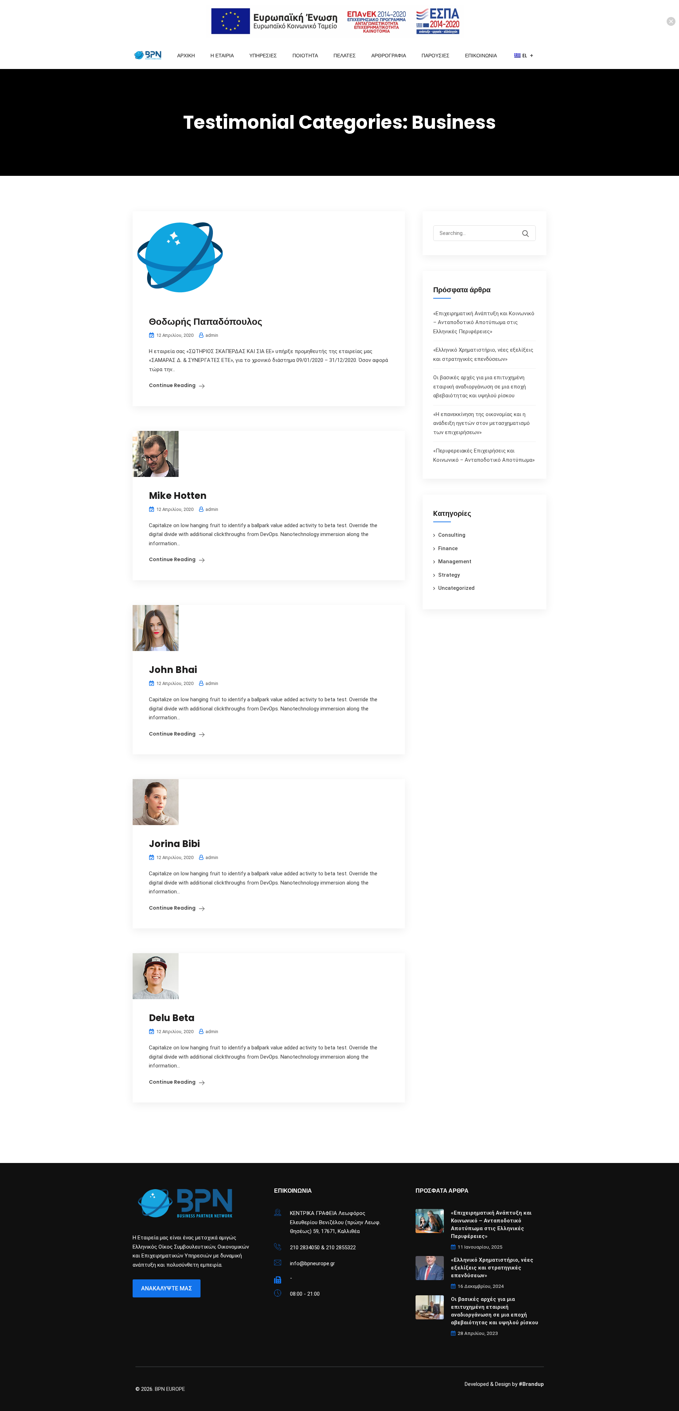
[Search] (530, 228)
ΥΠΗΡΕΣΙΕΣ (263, 55)
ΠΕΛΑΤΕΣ (344, 55)
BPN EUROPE (170, 1389)
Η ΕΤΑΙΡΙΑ (222, 55)
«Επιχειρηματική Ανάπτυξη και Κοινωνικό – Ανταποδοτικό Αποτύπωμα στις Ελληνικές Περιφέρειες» (483, 322)
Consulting (451, 535)
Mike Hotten (178, 495)
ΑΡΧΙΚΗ (186, 55)
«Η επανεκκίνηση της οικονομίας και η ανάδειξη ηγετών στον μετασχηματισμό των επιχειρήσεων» (481, 423)
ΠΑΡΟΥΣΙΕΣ (435, 55)
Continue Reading (172, 385)
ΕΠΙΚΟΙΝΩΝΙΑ (481, 55)
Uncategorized (456, 588)
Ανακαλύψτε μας (166, 1288)
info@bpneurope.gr (312, 1263)
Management (454, 561)
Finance (448, 548)
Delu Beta (172, 1018)
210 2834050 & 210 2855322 (323, 1247)
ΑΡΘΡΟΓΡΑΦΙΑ (388, 55)
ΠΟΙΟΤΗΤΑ (305, 55)
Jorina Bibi (174, 843)
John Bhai (173, 669)
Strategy (449, 575)
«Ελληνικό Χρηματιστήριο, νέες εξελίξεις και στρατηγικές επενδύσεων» (492, 1268)
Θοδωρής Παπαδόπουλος (205, 321)
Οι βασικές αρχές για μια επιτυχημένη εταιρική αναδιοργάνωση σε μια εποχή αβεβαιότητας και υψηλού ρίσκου (479, 386)
